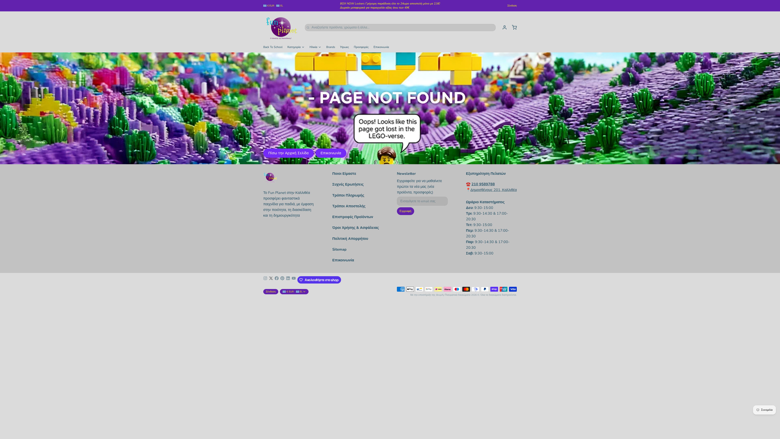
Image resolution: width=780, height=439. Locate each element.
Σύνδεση (512, 5)
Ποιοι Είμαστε (344, 173)
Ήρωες (344, 47)
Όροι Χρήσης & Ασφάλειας (355, 227)
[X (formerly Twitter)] (271, 280)
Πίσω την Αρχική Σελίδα (288, 153)
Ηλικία (313, 47)
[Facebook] (277, 280)
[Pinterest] (282, 280)
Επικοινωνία (381, 47)
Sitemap (339, 249)
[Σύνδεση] (503, 27)
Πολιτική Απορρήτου (350, 238)
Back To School (273, 47)
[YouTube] (294, 280)
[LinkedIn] (288, 280)
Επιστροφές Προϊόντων (352, 216)
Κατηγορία (294, 47)
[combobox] (400, 27)
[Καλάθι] (513, 27)
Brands (330, 47)
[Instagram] (265, 280)
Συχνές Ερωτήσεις (348, 184)
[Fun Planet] (281, 27)
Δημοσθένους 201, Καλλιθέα (493, 189)
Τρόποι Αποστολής (348, 206)
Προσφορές (361, 47)
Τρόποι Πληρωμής (348, 195)
